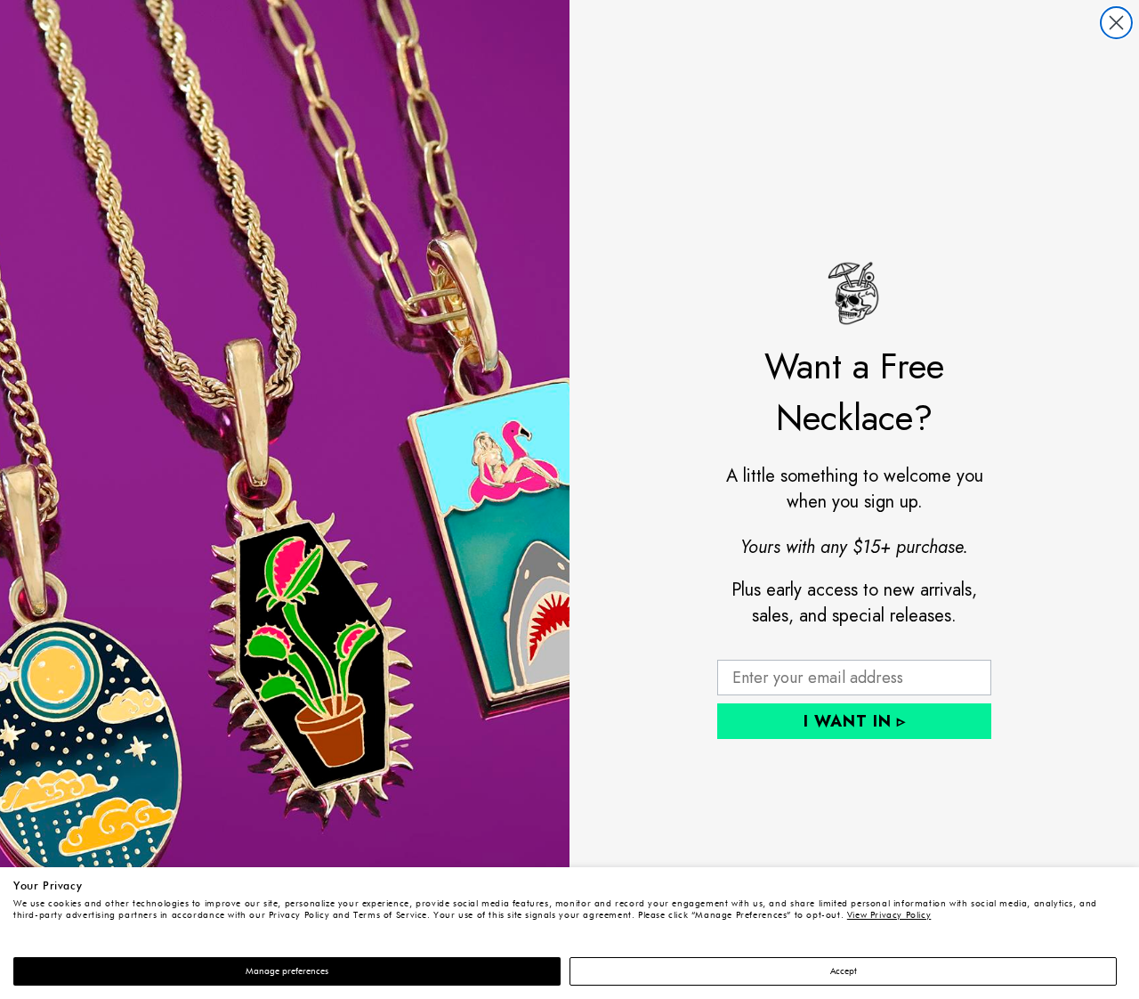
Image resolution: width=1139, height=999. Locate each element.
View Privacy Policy (889, 915)
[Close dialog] (1116, 22)
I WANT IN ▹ (855, 721)
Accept (843, 971)
